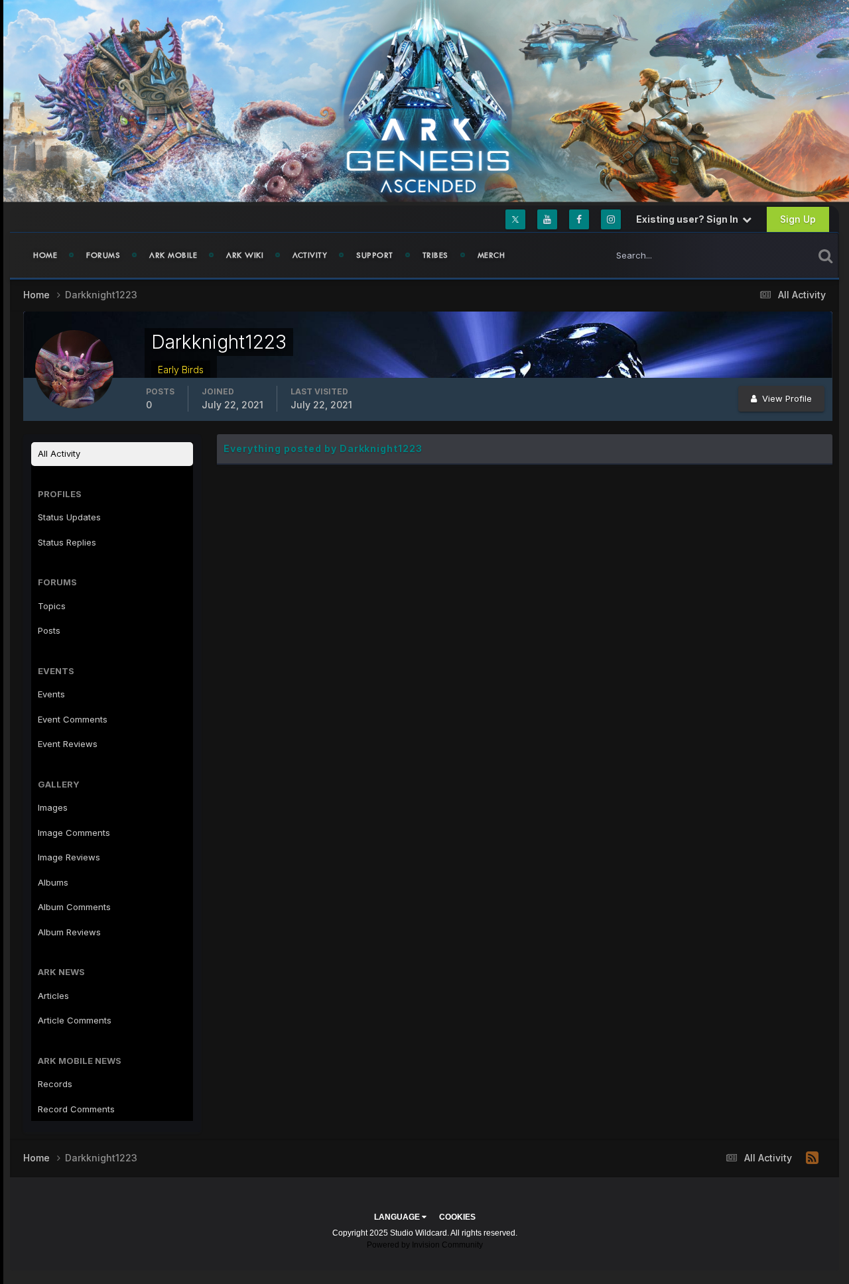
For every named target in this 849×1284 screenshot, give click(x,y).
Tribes (435, 255)
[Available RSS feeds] (812, 1158)
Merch (491, 255)
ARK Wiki (244, 255)
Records (55, 1084)
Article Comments (74, 1020)
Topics (52, 606)
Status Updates (765, 255)
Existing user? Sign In (689, 219)
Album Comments (74, 907)
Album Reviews (69, 932)
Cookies (457, 1217)
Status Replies (67, 542)
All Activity (59, 453)
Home (45, 255)
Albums (53, 882)
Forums (103, 255)
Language (398, 1217)
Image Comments (74, 832)
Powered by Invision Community (425, 1245)
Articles (53, 995)
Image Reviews (69, 857)
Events (51, 694)
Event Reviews (68, 743)
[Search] (825, 255)
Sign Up (798, 219)
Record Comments (76, 1109)
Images (53, 807)
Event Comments (72, 719)
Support (374, 255)
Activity (310, 255)
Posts (49, 630)
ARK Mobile (173, 255)
